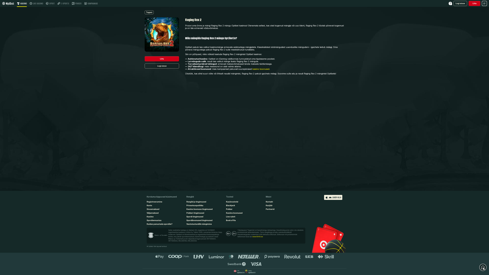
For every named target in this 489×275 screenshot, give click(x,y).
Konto (149, 205)
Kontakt (269, 202)
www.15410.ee (257, 237)
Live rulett (230, 217)
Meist (268, 196)
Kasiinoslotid (232, 202)
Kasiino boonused (234, 213)
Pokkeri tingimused (195, 213)
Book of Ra (231, 220)
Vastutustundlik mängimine (199, 224)
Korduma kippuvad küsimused (162, 196)
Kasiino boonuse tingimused (199, 209)
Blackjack (230, 205)
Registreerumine (154, 202)
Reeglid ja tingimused (196, 202)
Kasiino (150, 217)
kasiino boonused (260, 69)
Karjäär (269, 205)
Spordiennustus (154, 220)
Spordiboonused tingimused (199, 220)
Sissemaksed (153, 209)
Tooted (229, 196)
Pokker (229, 209)
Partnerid (270, 209)
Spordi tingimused (194, 217)
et (484, 3)
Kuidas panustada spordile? (159, 224)
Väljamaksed (153, 213)
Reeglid (190, 196)
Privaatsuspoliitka (194, 205)
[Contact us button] (482, 267)
